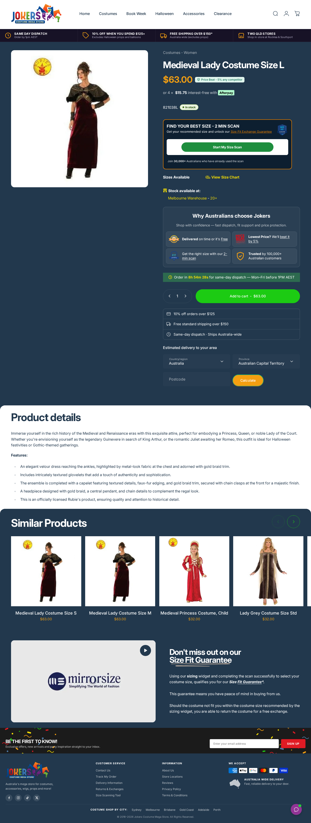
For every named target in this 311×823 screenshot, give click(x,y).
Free (224, 239)
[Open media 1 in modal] (79, 118)
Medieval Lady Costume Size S (46, 612)
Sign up (293, 743)
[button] (145, 650)
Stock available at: (184, 190)
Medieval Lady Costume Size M (120, 612)
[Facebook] (9, 797)
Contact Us (103, 770)
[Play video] (83, 681)
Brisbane (169, 809)
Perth (217, 809)
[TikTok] (27, 797)
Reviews (167, 783)
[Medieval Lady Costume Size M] (120, 571)
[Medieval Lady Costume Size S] (46, 571)
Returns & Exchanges (109, 789)
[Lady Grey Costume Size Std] (268, 571)
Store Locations (172, 776)
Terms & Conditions (174, 795)
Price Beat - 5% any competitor (221, 79)
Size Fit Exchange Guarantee (251, 131)
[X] (36, 797)
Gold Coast (187, 809)
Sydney (137, 809)
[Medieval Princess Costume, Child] (194, 571)
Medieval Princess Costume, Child (194, 612)
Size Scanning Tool (108, 795)
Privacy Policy (171, 789)
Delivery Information (109, 783)
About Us (168, 770)
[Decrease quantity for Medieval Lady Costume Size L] (168, 296)
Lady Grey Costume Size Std (268, 612)
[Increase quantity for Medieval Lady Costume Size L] (186, 296)
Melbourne (153, 809)
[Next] (293, 521)
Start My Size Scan (227, 147)
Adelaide (203, 809)
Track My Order (106, 776)
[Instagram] (18, 797)
